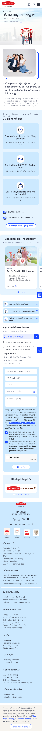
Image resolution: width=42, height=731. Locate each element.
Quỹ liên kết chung (10, 675)
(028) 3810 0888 (12, 580)
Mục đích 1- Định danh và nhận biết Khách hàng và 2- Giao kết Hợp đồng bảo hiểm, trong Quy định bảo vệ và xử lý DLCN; (23, 435)
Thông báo (7, 640)
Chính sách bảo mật (23, 719)
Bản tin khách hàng (10, 648)
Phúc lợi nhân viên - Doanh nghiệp (16, 602)
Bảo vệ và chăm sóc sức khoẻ (15, 600)
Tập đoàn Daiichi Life (11, 548)
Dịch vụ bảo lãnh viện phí (13, 620)
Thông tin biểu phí (10, 694)
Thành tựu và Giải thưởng (13, 559)
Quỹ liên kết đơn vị (10, 677)
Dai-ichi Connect (7, 536)
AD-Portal (27, 537)
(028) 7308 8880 (28, 580)
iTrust (36, 537)
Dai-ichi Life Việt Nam (11, 551)
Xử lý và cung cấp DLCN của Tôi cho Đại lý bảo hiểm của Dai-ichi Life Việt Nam (22, 446)
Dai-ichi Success (17, 536)
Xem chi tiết (10, 286)
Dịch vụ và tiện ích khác (12, 628)
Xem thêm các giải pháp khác (21, 226)
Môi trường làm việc (11, 660)
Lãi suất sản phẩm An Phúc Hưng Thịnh (18, 683)
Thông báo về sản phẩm (12, 697)
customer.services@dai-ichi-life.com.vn (19, 342)
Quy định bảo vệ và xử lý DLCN (22, 423)
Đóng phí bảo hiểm (10, 615)
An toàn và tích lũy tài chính (14, 597)
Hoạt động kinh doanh (11, 645)
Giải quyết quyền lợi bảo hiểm (15, 617)
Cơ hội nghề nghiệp (10, 662)
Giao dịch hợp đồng (11, 622)
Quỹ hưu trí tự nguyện (11, 680)
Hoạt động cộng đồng (11, 643)
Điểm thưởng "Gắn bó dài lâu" (14, 625)
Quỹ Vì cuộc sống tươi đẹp (13, 564)
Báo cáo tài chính (10, 561)
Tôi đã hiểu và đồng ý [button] (21, 727)
